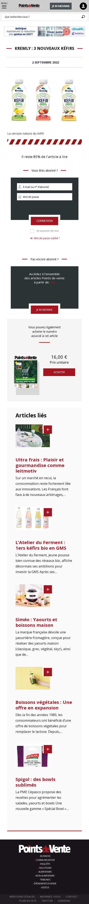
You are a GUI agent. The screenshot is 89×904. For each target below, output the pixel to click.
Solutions (45, 867)
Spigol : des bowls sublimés (35, 782)
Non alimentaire (45, 875)
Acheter (59, 372)
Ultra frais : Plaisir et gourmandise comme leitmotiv (40, 465)
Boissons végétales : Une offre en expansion (44, 705)
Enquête (45, 863)
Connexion (44, 220)
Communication (45, 860)
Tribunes (45, 879)
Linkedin (64, 901)
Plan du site (27, 901)
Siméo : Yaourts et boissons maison (36, 622)
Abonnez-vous (50, 896)
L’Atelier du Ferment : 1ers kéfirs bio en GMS (41, 545)
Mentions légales (22, 896)
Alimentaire (45, 871)
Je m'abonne (61, 6)
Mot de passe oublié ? (47, 238)
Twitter (47, 901)
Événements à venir (45, 883)
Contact (71, 896)
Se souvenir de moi (47, 231)
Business (45, 856)
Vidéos (45, 887)
